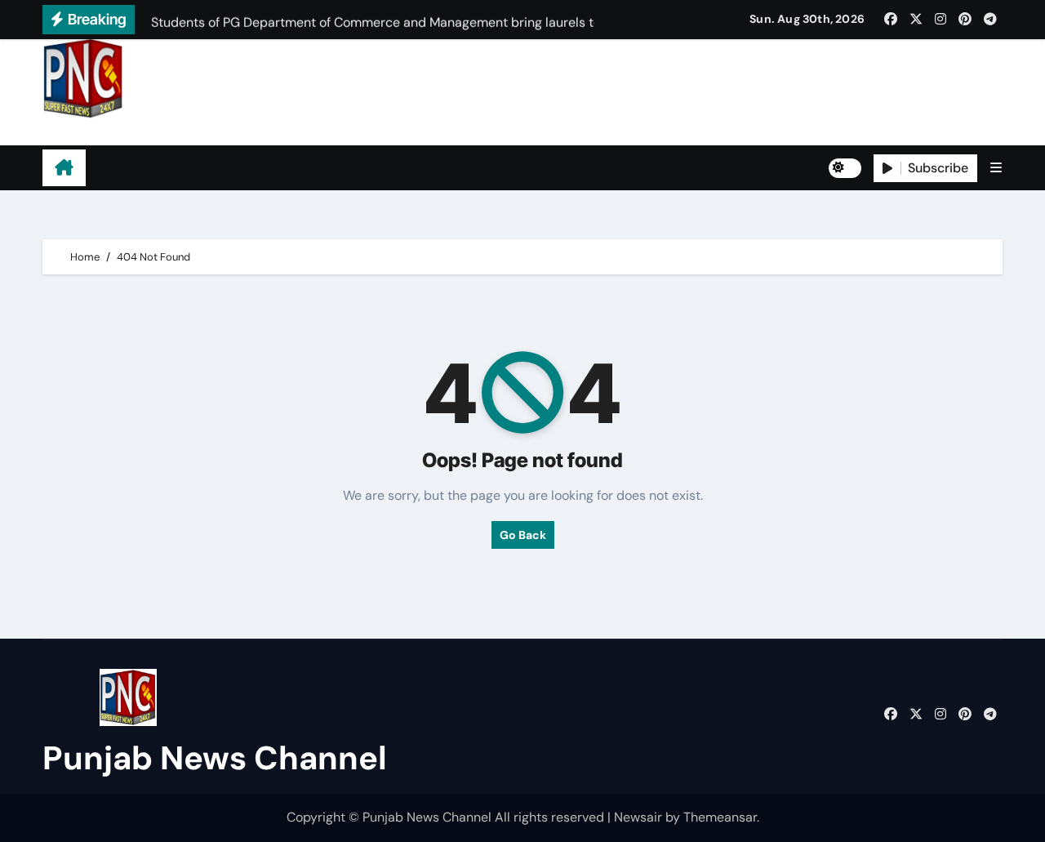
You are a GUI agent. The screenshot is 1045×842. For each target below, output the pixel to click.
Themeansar (720, 817)
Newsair (638, 817)
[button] (996, 168)
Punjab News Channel (145, 131)
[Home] (64, 168)
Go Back (523, 535)
